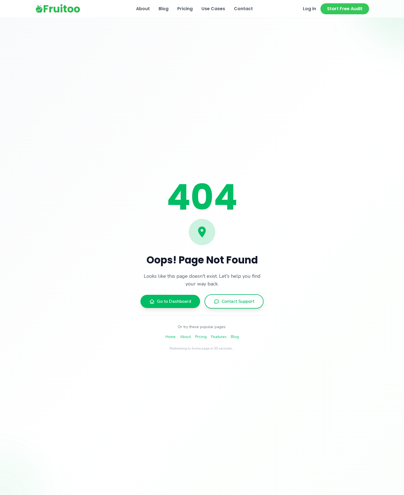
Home (170, 336)
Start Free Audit (345, 9)
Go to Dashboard (174, 301)
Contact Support (238, 301)
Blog (163, 9)
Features (218, 336)
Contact (243, 9)
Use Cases (213, 9)
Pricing (185, 9)
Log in (309, 9)
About (143, 9)
